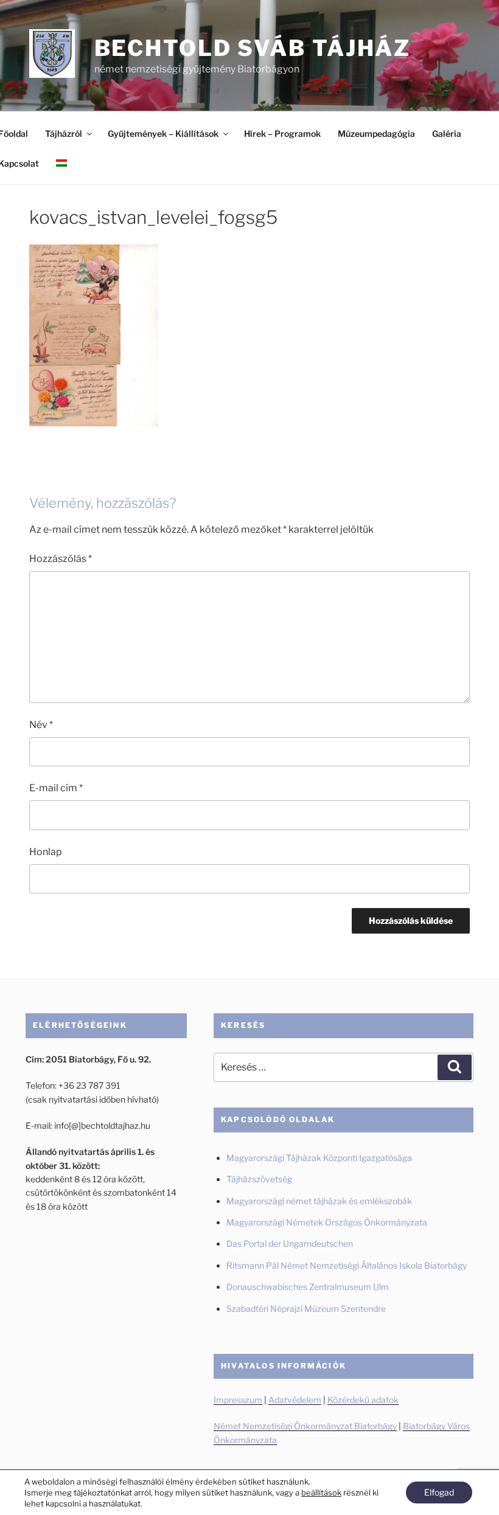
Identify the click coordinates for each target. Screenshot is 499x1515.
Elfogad (439, 1492)
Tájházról (63, 133)
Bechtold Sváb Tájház (252, 48)
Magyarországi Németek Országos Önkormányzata (326, 1222)
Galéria (446, 133)
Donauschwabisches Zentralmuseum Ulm (307, 1286)
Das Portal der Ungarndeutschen (289, 1243)
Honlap (45, 852)
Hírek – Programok (282, 133)
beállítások (321, 1492)
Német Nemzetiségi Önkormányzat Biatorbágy (305, 1426)
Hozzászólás (60, 558)
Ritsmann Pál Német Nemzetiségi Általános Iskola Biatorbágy (346, 1265)
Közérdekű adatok (363, 1400)
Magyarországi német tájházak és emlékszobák (319, 1201)
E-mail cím (56, 788)
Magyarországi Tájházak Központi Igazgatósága (319, 1158)
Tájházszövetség (259, 1179)
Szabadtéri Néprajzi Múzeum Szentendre (307, 1308)
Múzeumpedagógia (376, 133)
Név (41, 724)
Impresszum (238, 1400)
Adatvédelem (294, 1400)
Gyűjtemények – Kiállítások (163, 133)
